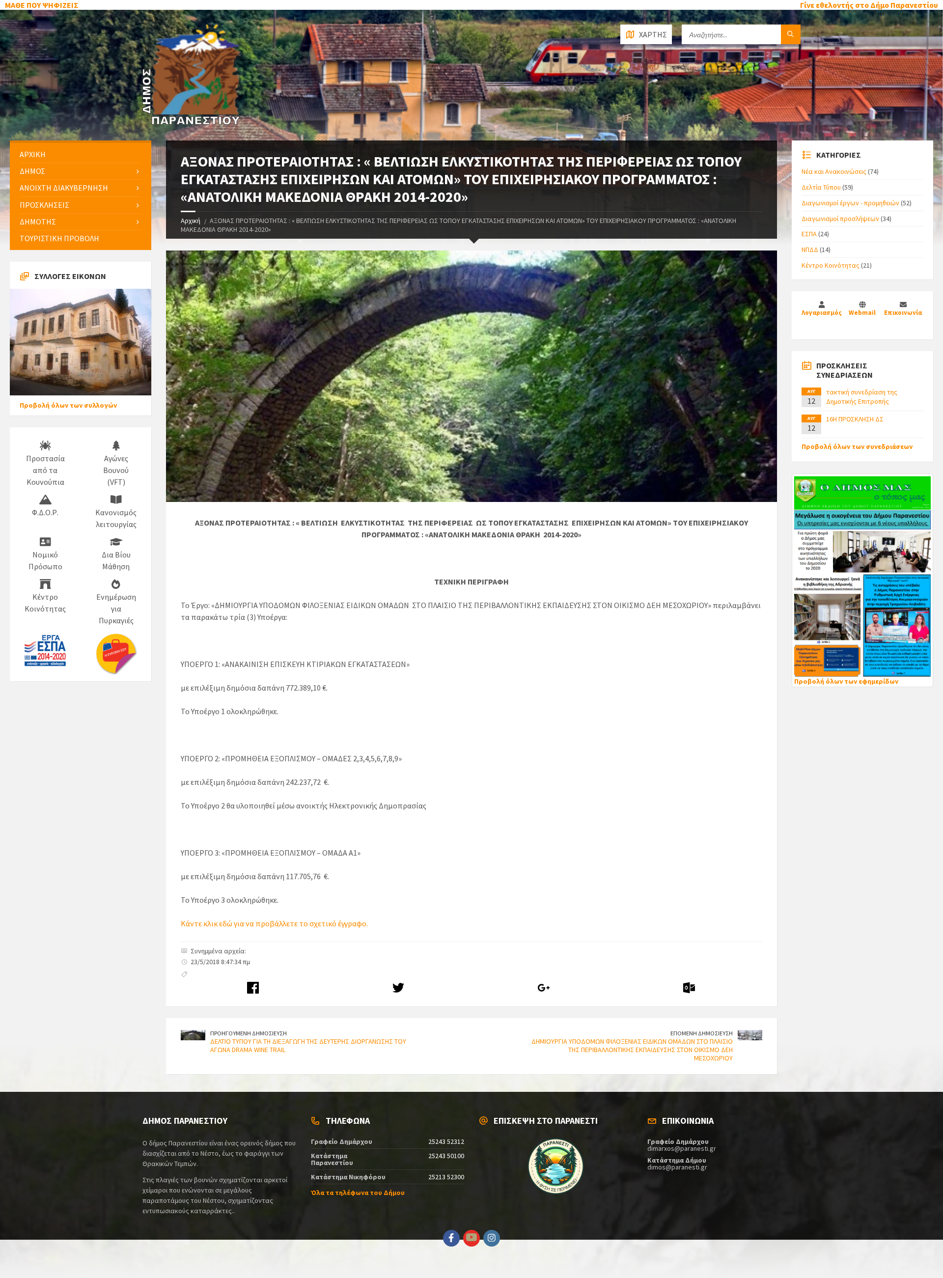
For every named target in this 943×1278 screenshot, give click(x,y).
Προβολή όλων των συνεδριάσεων (857, 446)
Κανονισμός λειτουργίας (116, 518)
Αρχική (190, 220)
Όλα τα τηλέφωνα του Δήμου (358, 1192)
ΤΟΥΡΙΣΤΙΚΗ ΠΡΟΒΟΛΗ (59, 238)
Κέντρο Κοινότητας (45, 602)
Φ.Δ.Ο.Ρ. (45, 512)
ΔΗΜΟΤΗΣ (38, 221)
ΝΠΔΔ (810, 249)
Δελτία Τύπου (821, 187)
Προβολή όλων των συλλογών (68, 405)
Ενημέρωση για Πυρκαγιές (116, 608)
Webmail (862, 312)
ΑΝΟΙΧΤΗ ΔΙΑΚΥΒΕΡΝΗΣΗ (64, 188)
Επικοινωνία (903, 312)
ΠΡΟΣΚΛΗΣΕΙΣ (44, 205)
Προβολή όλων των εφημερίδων (846, 681)
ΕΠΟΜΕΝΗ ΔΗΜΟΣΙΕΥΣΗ (701, 1033)
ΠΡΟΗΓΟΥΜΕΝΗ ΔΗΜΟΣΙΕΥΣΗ (248, 1033)
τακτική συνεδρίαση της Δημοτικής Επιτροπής (861, 396)
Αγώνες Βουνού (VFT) (116, 470)
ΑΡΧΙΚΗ (33, 154)
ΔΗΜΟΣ (32, 171)
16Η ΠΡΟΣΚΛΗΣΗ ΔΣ (855, 419)
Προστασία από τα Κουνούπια (45, 470)
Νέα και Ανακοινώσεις (834, 171)
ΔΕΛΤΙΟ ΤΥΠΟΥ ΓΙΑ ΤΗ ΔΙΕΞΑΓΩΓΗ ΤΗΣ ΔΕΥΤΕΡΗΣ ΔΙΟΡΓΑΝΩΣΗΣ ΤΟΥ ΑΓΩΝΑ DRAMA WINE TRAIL (308, 1045)
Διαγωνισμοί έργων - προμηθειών (850, 202)
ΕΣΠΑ (809, 233)
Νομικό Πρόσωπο (45, 560)
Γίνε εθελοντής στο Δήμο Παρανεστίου (869, 5)
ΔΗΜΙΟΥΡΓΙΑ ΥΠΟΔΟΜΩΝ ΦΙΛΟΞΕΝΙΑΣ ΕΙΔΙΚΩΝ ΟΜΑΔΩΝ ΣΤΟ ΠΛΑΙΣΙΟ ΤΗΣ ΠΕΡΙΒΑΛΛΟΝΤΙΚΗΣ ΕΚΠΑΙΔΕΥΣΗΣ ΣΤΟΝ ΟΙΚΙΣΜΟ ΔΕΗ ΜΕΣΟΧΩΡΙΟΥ (632, 1049)
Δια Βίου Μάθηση (116, 560)
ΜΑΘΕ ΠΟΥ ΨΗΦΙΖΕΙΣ (42, 5)
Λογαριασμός (822, 312)
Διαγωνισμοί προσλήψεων (840, 218)
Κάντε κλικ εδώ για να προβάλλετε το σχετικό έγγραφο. (274, 923)
